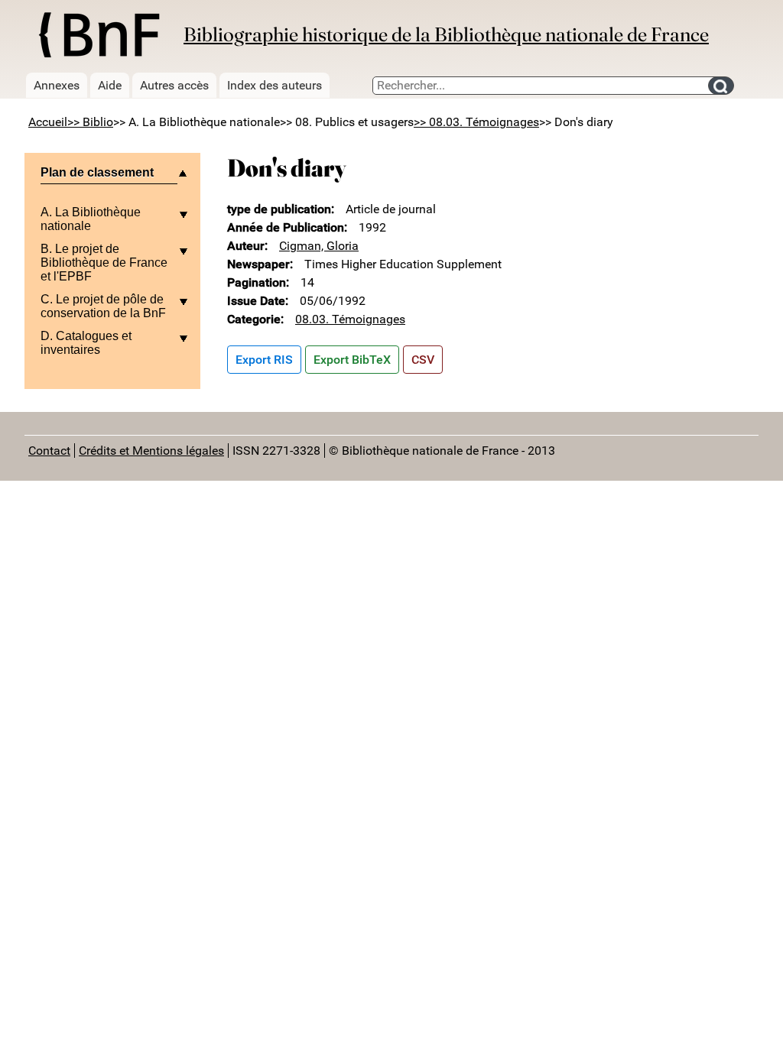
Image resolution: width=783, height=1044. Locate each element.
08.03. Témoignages (350, 319)
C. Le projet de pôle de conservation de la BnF (103, 306)
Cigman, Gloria (319, 245)
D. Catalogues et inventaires (86, 342)
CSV (422, 359)
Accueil (47, 122)
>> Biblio (90, 122)
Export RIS (264, 359)
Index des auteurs (274, 85)
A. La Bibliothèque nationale (91, 219)
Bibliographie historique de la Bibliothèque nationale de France (446, 34)
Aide (110, 85)
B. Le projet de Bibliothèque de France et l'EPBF (104, 262)
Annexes (57, 85)
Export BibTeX (352, 359)
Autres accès (174, 85)
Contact (49, 450)
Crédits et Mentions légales (151, 450)
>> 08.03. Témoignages (476, 122)
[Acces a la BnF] (98, 37)
